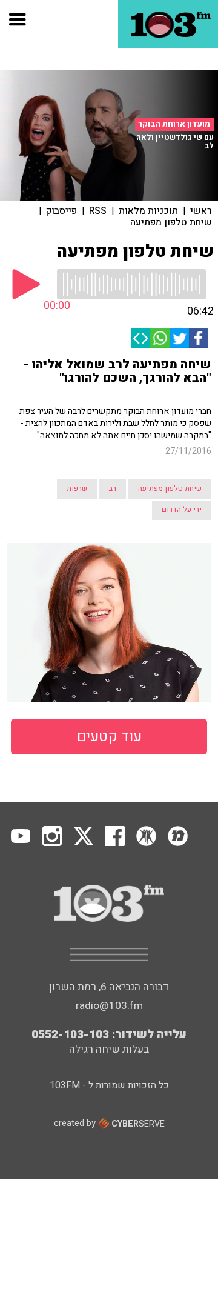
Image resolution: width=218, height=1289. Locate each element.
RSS (98, 211)
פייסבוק (61, 211)
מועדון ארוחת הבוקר (174, 124)
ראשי (201, 211)
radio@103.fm (109, 1006)
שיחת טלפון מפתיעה (171, 222)
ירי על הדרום (182, 509)
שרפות (77, 488)
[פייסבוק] (198, 338)
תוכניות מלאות (148, 211)
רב (112, 488)
